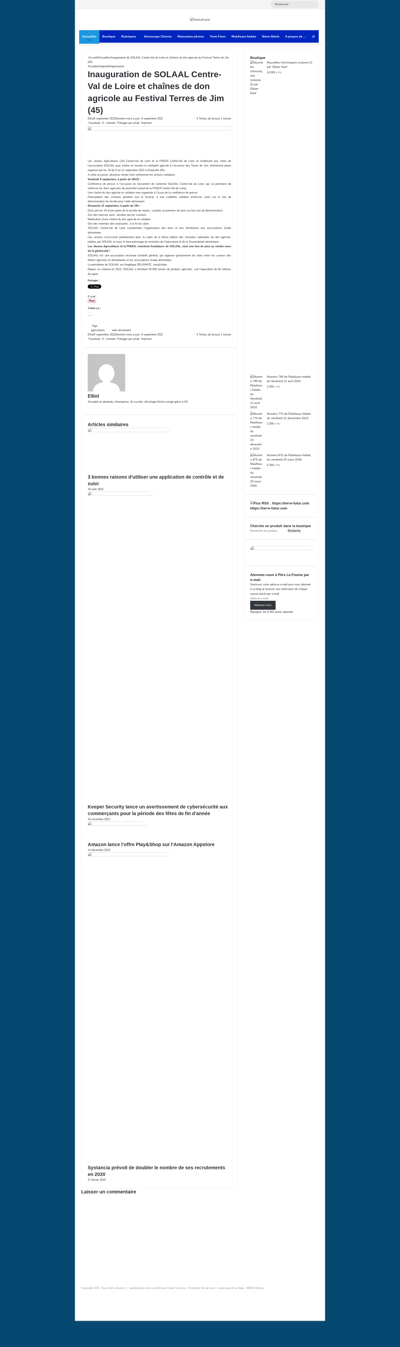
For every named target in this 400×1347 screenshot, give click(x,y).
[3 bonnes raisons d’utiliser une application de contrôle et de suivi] (128, 431)
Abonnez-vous (262, 605)
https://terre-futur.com (268, 508)
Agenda (104, 66)
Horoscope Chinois (158, 36)
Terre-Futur (218, 36)
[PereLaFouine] (200, 19)
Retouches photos (191, 36)
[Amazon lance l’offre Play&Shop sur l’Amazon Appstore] (117, 824)
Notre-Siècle (270, 36)
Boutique (108, 36)
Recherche (294, 530)
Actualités (89, 36)
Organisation (116, 66)
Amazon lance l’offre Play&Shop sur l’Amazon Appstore (151, 844)
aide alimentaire (121, 330)
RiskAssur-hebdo (243, 36)
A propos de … (295, 36)
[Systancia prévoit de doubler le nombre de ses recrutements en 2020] (128, 855)
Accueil (92, 57)
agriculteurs (98, 330)
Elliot (91, 118)
